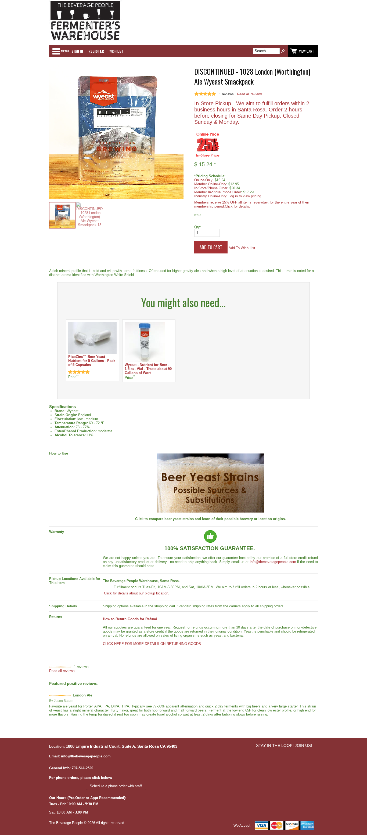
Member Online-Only (210, 184)
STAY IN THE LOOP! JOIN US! (284, 745)
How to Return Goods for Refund (130, 619)
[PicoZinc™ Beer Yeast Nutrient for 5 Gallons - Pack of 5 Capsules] (92, 353)
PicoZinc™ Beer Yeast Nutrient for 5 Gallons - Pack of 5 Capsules (91, 361)
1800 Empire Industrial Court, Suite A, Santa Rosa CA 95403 (121, 746)
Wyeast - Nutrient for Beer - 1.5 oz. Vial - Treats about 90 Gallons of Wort (148, 369)
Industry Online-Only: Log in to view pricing (227, 196)
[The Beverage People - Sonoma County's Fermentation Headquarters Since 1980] (85, 40)
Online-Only (203, 180)
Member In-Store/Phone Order (217, 192)
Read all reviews (249, 94)
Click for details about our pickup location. (136, 593)
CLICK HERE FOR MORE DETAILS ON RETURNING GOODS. (152, 644)
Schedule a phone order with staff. (116, 786)
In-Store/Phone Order (210, 188)
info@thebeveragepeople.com (273, 562)
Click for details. (237, 206)
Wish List (116, 51)
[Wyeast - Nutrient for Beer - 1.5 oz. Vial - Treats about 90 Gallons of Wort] (145, 361)
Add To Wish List (242, 248)
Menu (65, 51)
